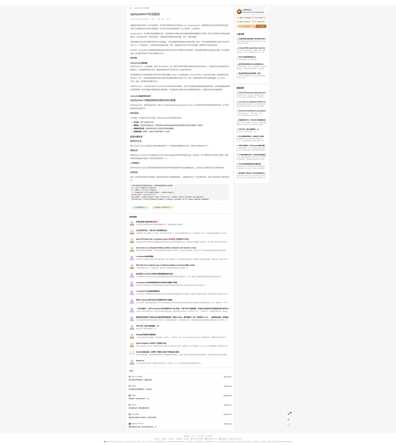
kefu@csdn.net (212, 439)
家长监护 (190, 441)
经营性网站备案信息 (159, 441)
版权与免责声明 (240, 441)
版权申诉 (248, 441)
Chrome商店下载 (221, 441)
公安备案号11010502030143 (114, 441)
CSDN (194, 436)
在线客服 (224, 439)
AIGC (153, 19)
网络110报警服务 (198, 441)
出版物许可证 (256, 441)
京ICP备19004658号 (130, 441)
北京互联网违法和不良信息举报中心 (176, 441)
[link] (130, 8)
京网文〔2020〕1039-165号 (145, 441)
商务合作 (171, 439)
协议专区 (186, 439)
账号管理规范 (231, 441)
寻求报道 (179, 439)
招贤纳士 (164, 439)
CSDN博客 (209, 436)
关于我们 (157, 439)
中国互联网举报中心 (210, 441)
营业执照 (263, 441)
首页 (130, 8)
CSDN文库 (200, 436)
